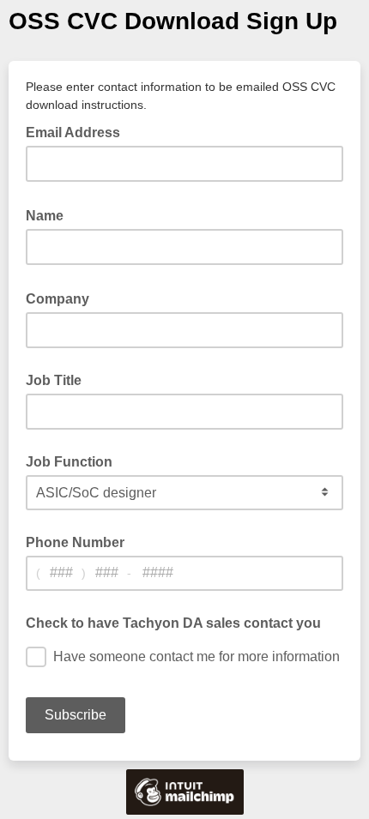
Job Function (69, 462)
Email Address (78, 131)
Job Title (54, 380)
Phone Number (75, 542)
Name (50, 214)
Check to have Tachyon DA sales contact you (173, 623)
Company (63, 297)
